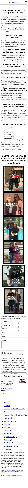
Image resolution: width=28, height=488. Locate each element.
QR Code (2, 470)
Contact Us (7, 430)
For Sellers (7, 427)
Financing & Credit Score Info (14, 409)
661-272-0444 (8, 388)
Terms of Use (8, 470)
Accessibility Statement (8, 471)
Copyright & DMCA (15, 470)
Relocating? (8, 440)
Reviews (7, 412)
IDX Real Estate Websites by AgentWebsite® (11, 475)
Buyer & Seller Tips (10, 437)
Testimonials (8, 418)
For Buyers (7, 424)
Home (6, 402)
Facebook (7, 449)
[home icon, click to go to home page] (1, 1)
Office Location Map (11, 421)
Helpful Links (8, 433)
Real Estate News (10, 443)
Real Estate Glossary (11, 446)
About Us (7, 406)
